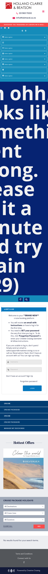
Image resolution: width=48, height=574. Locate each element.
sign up (31, 355)
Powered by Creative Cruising (28, 571)
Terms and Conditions (24, 554)
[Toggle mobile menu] (43, 11)
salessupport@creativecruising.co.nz (21, 350)
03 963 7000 (25, 13)
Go (39, 526)
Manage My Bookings (14, 428)
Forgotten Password (29, 336)
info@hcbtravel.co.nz (26, 18)
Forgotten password (28, 381)
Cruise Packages (12, 410)
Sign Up (29, 376)
